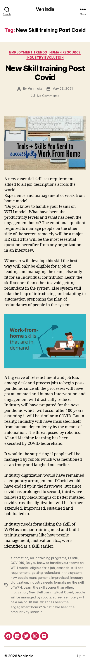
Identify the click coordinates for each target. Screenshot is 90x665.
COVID (73, 558)
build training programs (48, 558)
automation (19, 558)
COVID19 (17, 563)
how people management (30, 578)
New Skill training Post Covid (45, 73)
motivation (18, 592)
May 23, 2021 (62, 88)
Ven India (45, 9)
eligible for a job (42, 568)
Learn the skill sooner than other (48, 587)
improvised (60, 578)
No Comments (48, 96)
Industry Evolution (45, 57)
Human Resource (65, 52)
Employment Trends (28, 52)
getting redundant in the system (56, 572)
